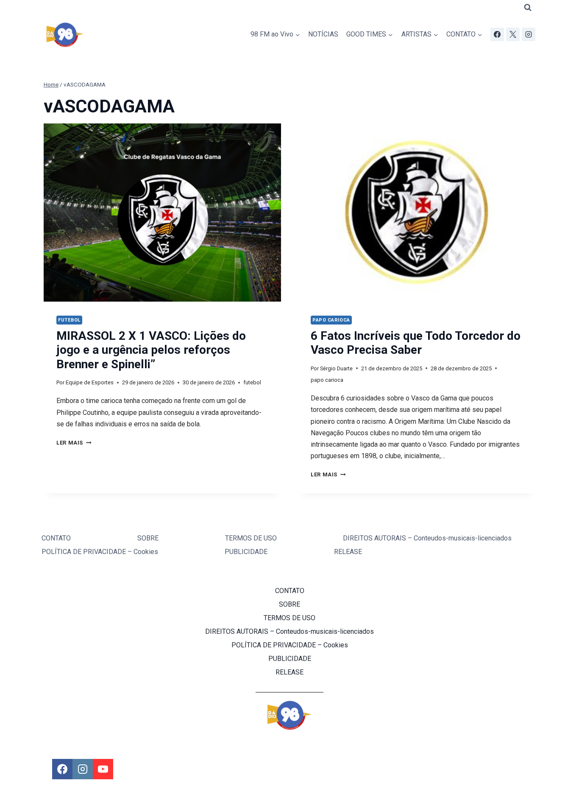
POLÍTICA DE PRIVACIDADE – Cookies (100, 552)
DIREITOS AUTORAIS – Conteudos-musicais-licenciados (427, 538)
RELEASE (348, 552)
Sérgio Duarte (336, 368)
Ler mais (73, 442)
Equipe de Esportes (90, 382)
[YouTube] (103, 769)
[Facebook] (497, 34)
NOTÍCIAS (323, 34)
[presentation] (162, 212)
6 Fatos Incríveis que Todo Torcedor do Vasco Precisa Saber (416, 343)
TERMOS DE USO (251, 538)
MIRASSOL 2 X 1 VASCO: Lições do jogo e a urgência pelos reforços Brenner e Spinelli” (151, 350)
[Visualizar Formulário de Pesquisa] (527, 7)
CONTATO (56, 538)
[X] (513, 34)
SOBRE (148, 538)
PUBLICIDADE (246, 552)
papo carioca (331, 320)
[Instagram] (528, 34)
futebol (69, 320)
